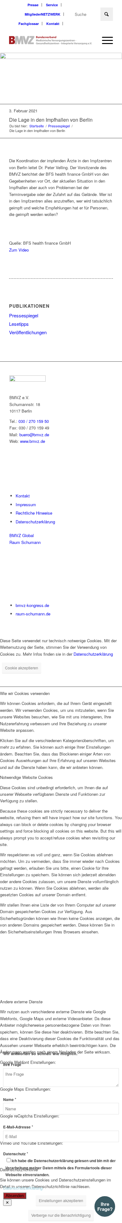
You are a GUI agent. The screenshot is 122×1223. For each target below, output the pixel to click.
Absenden (15, 1195)
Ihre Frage (13, 1064)
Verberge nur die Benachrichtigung (61, 1215)
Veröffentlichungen (28, 332)
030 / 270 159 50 (33, 421)
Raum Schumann (25, 542)
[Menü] (104, 40)
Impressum (26, 504)
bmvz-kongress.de (32, 605)
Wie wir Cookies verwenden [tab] (25, 693)
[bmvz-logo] (50, 40)
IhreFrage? (105, 1207)
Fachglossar (28, 23)
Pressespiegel (23, 315)
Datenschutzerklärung (35, 522)
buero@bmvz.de (34, 435)
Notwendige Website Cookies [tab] (26, 777)
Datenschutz (15, 1154)
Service (52, 4)
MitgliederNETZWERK (42, 14)
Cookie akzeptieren (21, 667)
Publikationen (29, 306)
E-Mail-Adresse (18, 1127)
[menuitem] (33, 5)
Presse (33, 4)
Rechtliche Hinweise (34, 513)
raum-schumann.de (33, 614)
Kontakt (52, 23)
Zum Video (19, 250)
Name (9, 1099)
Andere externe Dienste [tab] (21, 1002)
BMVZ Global (21, 535)
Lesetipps (19, 323)
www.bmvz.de (32, 441)
